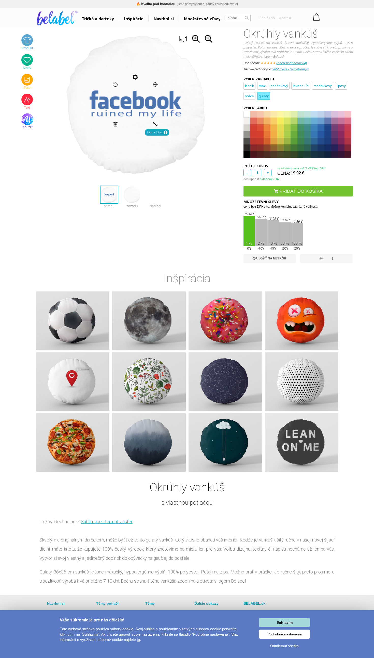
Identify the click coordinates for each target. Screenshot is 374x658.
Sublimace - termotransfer (290, 69)
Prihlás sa (267, 17)
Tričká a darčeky (98, 19)
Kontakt (285, 17)
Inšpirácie (133, 19)
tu (138, 639)
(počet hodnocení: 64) (291, 63)
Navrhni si (164, 19)
